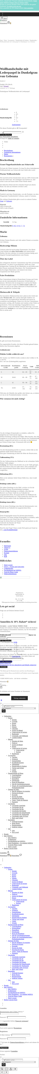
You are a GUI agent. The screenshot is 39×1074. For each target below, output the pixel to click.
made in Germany (13, 138)
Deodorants (15, 780)
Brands (6, 834)
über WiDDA (8, 836)
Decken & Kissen (17, 793)
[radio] (18, 112)
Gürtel (14, 770)
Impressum (7, 546)
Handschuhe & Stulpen (22, 40)
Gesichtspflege (16, 775)
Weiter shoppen (5, 695)
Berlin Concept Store (10, 848)
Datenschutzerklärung (11, 551)
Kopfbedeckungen (18, 762)
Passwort (3, 1017)
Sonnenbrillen (16, 761)
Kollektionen (12, 839)
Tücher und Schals (18, 768)
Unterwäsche (20, 750)
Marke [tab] (6, 154)
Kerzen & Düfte (17, 796)
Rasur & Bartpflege (18, 782)
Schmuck (15, 759)
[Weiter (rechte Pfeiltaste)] (6, 1072)
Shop (5, 40)
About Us (7, 547)
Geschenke (11, 804)
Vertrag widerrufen (20, 698)
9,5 (19, 226)
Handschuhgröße (6, 118)
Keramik (15, 795)
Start (1, 40)
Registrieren (18, 1028)
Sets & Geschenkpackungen (21, 784)
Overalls (14, 721)
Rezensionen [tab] (8, 156)
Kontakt (6, 553)
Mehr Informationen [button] (6, 661)
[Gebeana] (11, 64)
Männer (10, 739)
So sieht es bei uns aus (14, 6)
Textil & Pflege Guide (11, 572)
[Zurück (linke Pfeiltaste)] (2, 1072)
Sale (9, 829)
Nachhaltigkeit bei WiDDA (12, 570)
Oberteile (15, 729)
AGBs (6, 549)
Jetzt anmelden (28, 8)
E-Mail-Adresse (5, 1035)
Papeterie (15, 802)
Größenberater (4, 109)
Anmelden (4, 1024)
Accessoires (11, 40)
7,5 (24, 226)
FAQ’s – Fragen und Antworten (14, 567)
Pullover (14, 743)
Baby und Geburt (17, 818)
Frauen (10, 718)
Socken (18, 752)
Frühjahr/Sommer (17, 821)
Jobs (5, 555)
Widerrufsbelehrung (10, 574)
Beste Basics (16, 823)
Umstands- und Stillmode (20, 736)
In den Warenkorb (6, 134)
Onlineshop (7, 716)
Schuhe (14, 771)
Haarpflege (15, 779)
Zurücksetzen (16, 125)
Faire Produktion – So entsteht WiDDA (20, 843)
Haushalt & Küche (18, 798)
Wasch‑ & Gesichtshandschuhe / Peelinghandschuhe (22, 786)
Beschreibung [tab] (8, 150)
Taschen (14, 757)
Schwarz (9, 201)
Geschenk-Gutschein (18, 805)
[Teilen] (11, 1069)
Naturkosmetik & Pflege (15, 773)
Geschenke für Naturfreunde (21, 813)
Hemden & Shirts (17, 741)
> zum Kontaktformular (10, 530)
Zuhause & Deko (13, 789)
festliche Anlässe (17, 827)
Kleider (14, 720)
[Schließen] (1, 10)
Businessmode (16, 825)
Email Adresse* (5, 635)
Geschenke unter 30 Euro (20, 816)
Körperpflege (16, 777)
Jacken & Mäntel (17, 730)
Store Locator (8, 565)
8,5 (15, 226)
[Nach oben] (1, 701)
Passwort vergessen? (21, 1021)
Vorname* (3, 638)
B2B (5, 556)
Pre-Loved (15, 832)
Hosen (14, 723)
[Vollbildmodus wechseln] (6, 1069)
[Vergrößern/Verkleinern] (2, 1069)
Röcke (14, 725)
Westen (14, 727)
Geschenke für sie (17, 807)
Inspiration (11, 820)
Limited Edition (17, 737)
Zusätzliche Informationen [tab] (12, 152)
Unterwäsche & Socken (19, 732)
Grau (1, 201)
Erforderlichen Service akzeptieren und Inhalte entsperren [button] (18, 665)
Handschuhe (33, 40)
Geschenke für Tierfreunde (20, 814)
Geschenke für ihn (18, 809)
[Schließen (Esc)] (15, 1069)
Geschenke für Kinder (19, 811)
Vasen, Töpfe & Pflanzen (20, 800)
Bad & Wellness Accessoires (21, 791)
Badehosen (15, 754)
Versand (5, 86)
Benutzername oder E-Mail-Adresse (12, 1012)
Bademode (15, 734)
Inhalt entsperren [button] (5, 663)
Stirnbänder (15, 764)
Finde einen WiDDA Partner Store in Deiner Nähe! (18, 1)
